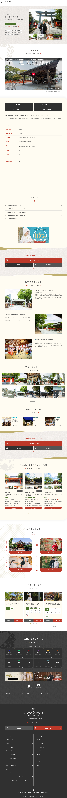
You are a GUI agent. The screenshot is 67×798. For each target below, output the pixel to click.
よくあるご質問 (57, 1)
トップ (7, 5)
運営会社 (46, 693)
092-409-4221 (34, 722)
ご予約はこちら (19, 620)
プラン (37, 1)
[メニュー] (65, 1)
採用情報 (27, 693)
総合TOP (8, 693)
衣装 (45, 1)
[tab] (30, 623)
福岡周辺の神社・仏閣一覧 (14, 5)
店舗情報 (61, 1)
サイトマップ (28, 697)
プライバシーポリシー (10, 697)
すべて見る (54, 626)
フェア (30, 1)
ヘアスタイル (49, 1)
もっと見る (32, 401)
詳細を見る (9, 620)
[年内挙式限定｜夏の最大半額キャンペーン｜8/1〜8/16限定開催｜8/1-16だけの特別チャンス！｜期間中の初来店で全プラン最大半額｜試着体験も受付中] (33, 235)
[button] (20, 754)
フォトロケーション (41, 1)
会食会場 (52, 1)
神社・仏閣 (33, 1)
